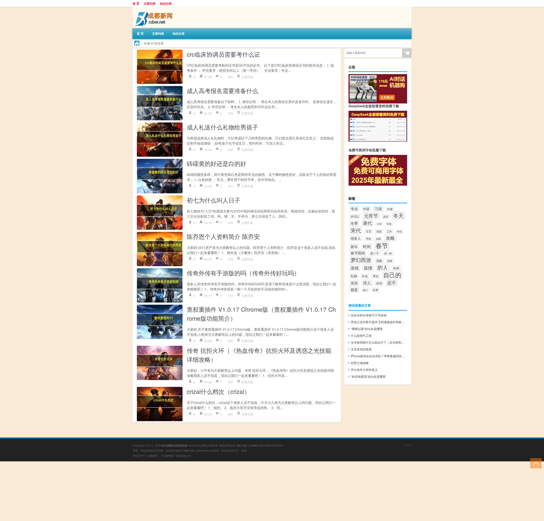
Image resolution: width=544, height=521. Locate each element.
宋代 (356, 230)
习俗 (378, 208)
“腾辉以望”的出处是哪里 (367, 329)
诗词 (379, 283)
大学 (379, 223)
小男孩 (407, 444)
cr (194, 77)
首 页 (136, 3)
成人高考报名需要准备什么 (222, 90)
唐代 (367, 223)
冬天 (398, 215)
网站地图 (242, 445)
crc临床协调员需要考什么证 (223, 54)
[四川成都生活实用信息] (155, 8)
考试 (375, 276)
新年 (354, 246)
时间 (367, 246)
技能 (378, 238)
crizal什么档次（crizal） (218, 391)
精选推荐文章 (227, 445)
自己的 (392, 274)
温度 (389, 261)
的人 (382, 267)
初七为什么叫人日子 (213, 200)
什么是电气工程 (361, 335)
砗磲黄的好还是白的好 (216, 163)
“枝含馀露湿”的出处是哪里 (368, 376)
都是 (354, 289)
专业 (354, 208)
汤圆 (379, 260)
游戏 (355, 268)
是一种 (388, 253)
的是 (396, 268)
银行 (365, 290)
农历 (385, 216)
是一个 (374, 253)
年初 (399, 231)
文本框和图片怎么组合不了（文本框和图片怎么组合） (379, 342)
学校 (389, 223)
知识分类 (166, 3)
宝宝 (368, 231)
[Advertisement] (127, 491)
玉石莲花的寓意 (361, 349)
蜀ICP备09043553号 (271, 445)
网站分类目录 (210, 445)
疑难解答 (254, 445)
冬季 (354, 223)
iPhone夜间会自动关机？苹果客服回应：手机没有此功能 (379, 356)
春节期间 (358, 252)
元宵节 (371, 215)
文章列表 (150, 3)
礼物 (354, 275)
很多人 (356, 238)
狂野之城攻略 (360, 363)
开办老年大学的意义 (364, 369)
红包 (365, 276)
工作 (389, 231)
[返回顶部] (535, 463)
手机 (368, 239)
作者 (390, 209)
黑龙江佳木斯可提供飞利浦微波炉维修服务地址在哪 (379, 322)
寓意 (379, 231)
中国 (366, 209)
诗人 (367, 283)
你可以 (355, 216)
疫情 (368, 268)
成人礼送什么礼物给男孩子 (222, 127)
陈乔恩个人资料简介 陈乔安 (223, 236)
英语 (354, 283)
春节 (382, 245)
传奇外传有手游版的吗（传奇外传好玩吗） (243, 272)
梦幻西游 (361, 259)
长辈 (375, 290)
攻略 (390, 238)
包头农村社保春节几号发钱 (369, 315)
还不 (391, 282)
